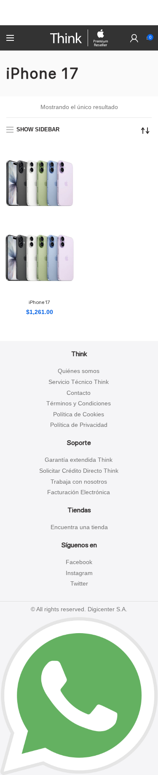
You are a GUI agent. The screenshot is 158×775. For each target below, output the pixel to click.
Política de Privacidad (78, 424)
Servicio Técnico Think (78, 381)
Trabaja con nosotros (79, 481)
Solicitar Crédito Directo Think (78, 470)
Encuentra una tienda (79, 527)
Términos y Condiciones (78, 403)
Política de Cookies (78, 414)
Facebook (79, 562)
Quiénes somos (78, 371)
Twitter (79, 583)
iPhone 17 (39, 302)
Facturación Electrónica (78, 492)
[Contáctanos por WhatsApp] (79, 695)
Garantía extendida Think (78, 459)
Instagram (79, 573)
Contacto (79, 392)
